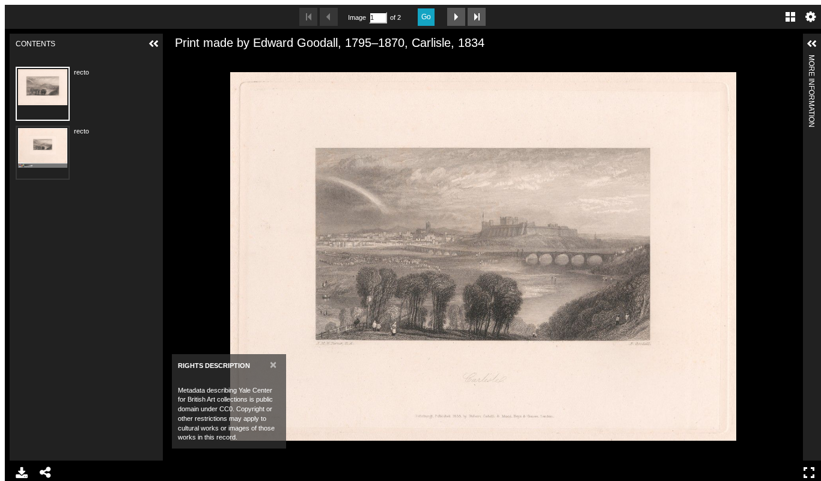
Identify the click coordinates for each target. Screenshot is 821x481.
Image (357, 17)
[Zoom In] (177, 62)
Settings (811, 17)
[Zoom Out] (198, 62)
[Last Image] (476, 17)
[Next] (789, 256)
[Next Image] (456, 17)
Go (426, 17)
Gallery (790, 17)
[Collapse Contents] (154, 44)
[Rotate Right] (218, 62)
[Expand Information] (812, 44)
